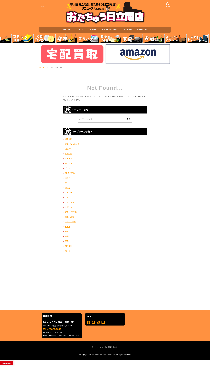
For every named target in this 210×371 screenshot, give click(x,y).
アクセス (81, 30)
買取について (68, 30)
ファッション (70, 202)
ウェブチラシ (127, 30)
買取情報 (68, 139)
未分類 (67, 251)
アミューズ (69, 193)
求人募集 (93, 30)
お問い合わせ (142, 30)
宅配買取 (68, 154)
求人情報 (68, 246)
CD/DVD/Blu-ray (72, 173)
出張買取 (68, 149)
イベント (68, 168)
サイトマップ (96, 347)
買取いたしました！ (73, 144)
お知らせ (68, 159)
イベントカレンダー (109, 30)
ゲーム (67, 197)
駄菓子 (67, 227)
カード (67, 183)
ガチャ (67, 188)
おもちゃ (68, 178)
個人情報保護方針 (110, 347)
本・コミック (70, 222)
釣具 (67, 231)
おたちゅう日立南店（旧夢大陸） (103, 354)
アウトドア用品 (71, 212)
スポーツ (68, 207)
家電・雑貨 (69, 217)
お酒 (67, 236)
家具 (67, 241)
